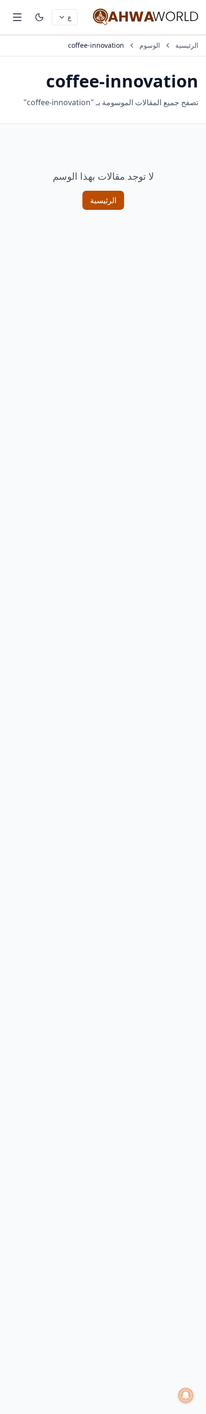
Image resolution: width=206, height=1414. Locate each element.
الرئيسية (186, 45)
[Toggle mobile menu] (17, 17)
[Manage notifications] (186, 1395)
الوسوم (149, 45)
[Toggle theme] (39, 17)
